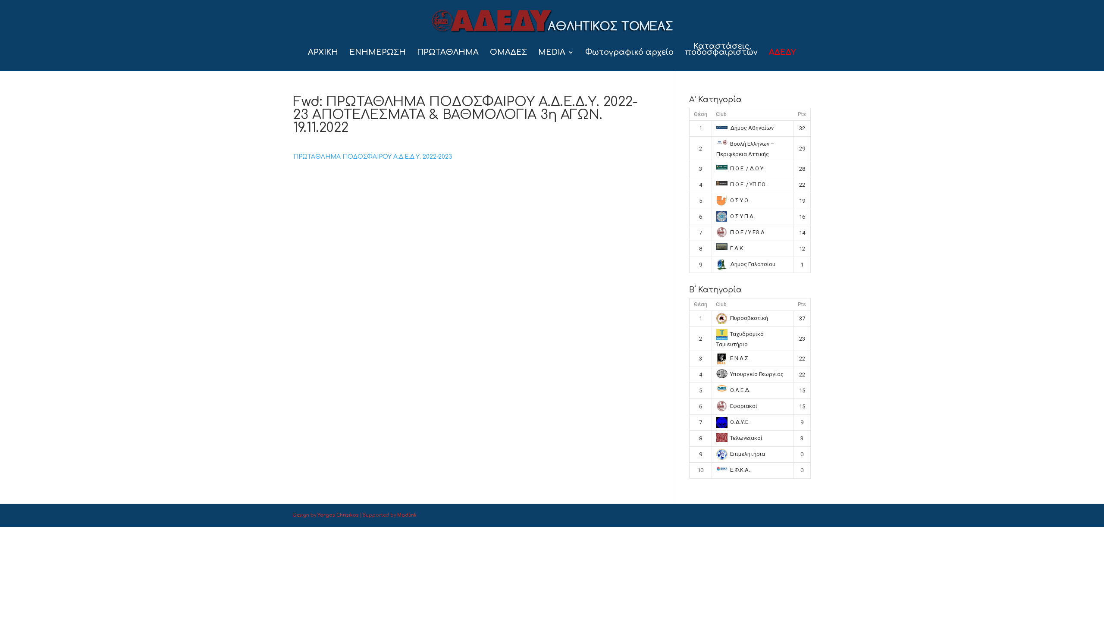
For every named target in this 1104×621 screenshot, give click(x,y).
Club (721, 114)
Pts (802, 114)
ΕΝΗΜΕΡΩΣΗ (377, 52)
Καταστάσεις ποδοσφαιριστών (721, 49)
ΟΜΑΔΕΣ (508, 52)
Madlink (407, 515)
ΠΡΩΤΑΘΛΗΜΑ (448, 52)
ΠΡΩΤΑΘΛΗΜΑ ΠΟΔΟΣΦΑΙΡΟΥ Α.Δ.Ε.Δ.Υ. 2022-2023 (372, 157)
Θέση (700, 114)
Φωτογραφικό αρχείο (629, 52)
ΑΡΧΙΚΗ (323, 52)
